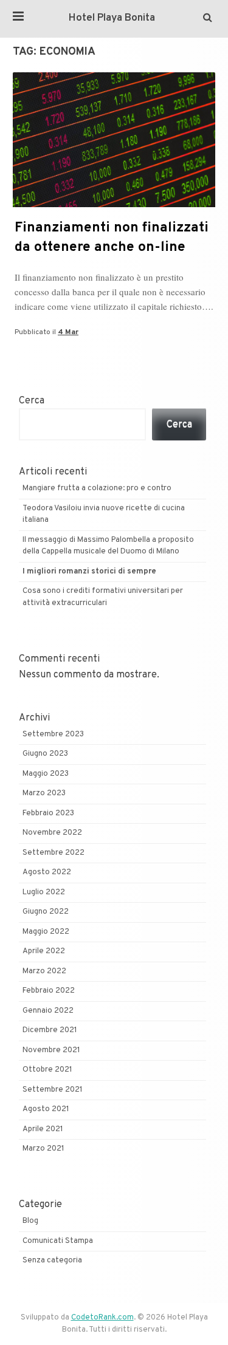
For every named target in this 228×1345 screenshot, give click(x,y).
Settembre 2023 (53, 734)
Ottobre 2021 (47, 1070)
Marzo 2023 (44, 793)
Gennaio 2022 (48, 1011)
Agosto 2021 (45, 1109)
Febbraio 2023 (48, 813)
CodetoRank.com (102, 1318)
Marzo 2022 (44, 971)
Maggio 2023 (45, 774)
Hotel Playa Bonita (112, 18)
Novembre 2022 (52, 833)
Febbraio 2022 (48, 991)
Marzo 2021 (43, 1149)
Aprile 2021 (42, 1129)
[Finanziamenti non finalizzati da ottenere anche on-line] (114, 205)
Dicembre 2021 (49, 1030)
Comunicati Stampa (57, 1241)
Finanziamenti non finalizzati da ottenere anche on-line (112, 237)
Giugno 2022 (45, 912)
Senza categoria (52, 1260)
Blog (30, 1221)
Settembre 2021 (52, 1090)
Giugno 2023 (45, 754)
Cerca (31, 401)
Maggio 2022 (45, 932)
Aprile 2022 (43, 951)
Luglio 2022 (43, 892)
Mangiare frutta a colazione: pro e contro (96, 488)
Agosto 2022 (46, 872)
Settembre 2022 (53, 853)
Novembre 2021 (51, 1050)
